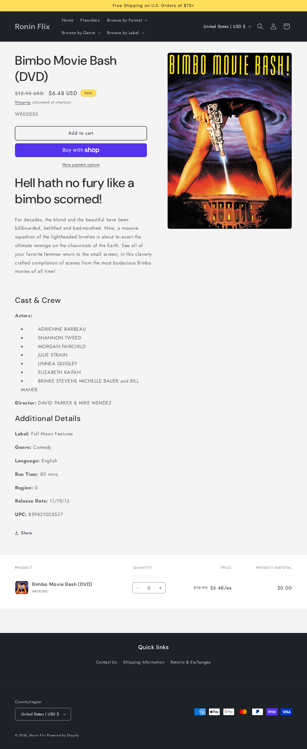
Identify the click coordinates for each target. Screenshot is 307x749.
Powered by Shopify (63, 735)
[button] (126, 20)
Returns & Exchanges (191, 662)
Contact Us (106, 662)
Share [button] (26, 533)
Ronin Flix (38, 735)
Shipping (23, 102)
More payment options (81, 164)
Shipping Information (143, 662)
